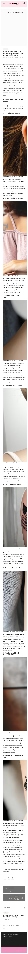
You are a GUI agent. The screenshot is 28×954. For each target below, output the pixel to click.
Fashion (11, 12)
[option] (14, 915)
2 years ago (11, 57)
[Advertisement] (14, 31)
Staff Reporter (5, 57)
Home (6, 12)
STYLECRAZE (6, 871)
